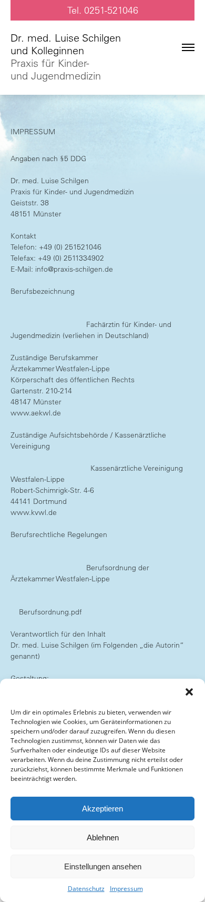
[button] (189, 692)
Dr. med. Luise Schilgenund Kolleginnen (66, 57)
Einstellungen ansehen (102, 866)
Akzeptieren (102, 808)
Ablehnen (103, 837)
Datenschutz (86, 888)
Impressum (126, 888)
